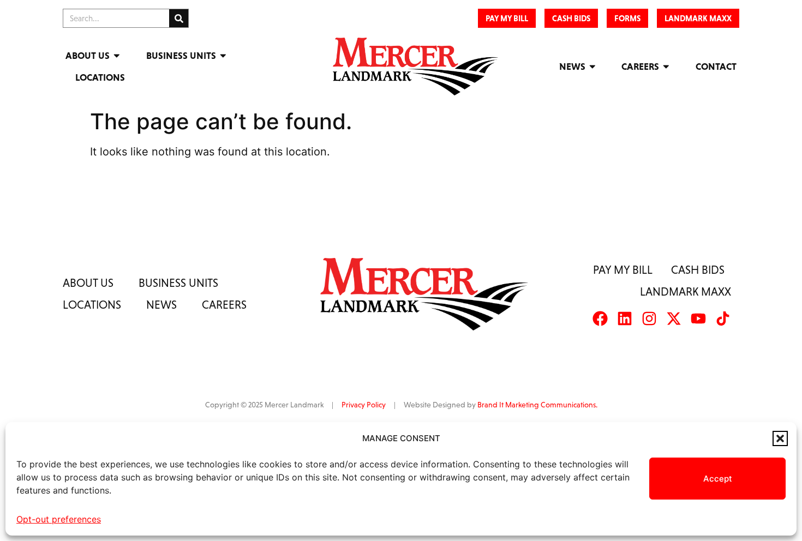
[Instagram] (649, 318)
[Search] (178, 18)
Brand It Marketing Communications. (537, 404)
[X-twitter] (674, 318)
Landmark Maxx (685, 291)
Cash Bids (698, 269)
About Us (87, 55)
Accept (717, 478)
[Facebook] (600, 318)
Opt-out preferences (58, 519)
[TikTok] (723, 318)
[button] (780, 438)
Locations (100, 77)
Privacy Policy (364, 404)
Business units (178, 282)
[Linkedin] (625, 318)
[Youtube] (698, 318)
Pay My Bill (623, 269)
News (572, 66)
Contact (716, 66)
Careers (640, 66)
